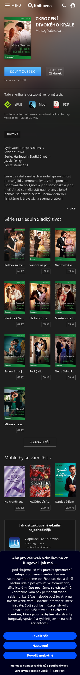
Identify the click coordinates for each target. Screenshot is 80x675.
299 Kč (45, 508)
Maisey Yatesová (48, 30)
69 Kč (20, 271)
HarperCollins (30, 148)
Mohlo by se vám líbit (26, 458)
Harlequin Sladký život (30, 156)
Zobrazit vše (40, 442)
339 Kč (20, 508)
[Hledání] (64, 5)
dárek (55, 71)
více (73, 208)
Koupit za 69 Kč (22, 71)
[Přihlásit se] (72, 5)
